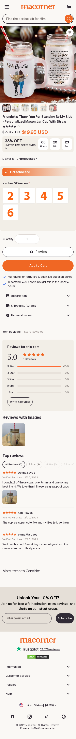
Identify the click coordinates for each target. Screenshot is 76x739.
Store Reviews (33, 331)
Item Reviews (11, 331)
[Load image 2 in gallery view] (15, 108)
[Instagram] (29, 716)
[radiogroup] (38, 204)
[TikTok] (46, 716)
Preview (41, 252)
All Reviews (13, 464)
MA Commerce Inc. (45, 728)
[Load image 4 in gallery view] (34, 108)
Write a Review (20, 402)
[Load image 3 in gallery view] (25, 108)
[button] (38, 183)
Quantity (8, 239)
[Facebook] (12, 716)
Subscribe (65, 618)
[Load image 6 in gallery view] (53, 108)
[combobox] (38, 19)
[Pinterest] (63, 716)
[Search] (69, 19)
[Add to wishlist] (70, 32)
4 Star (52, 464)
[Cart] (69, 6)
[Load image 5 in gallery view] (43, 108)
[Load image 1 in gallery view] (6, 108)
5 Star (34, 464)
